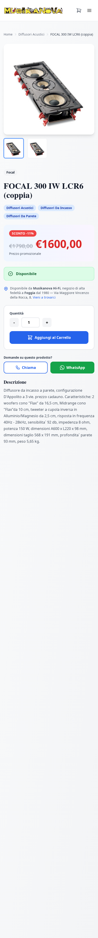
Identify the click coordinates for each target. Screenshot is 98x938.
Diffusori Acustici (31, 34)
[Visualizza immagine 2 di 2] (37, 148)
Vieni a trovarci (44, 297)
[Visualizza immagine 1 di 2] (14, 148)
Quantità (16, 313)
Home (8, 34)
